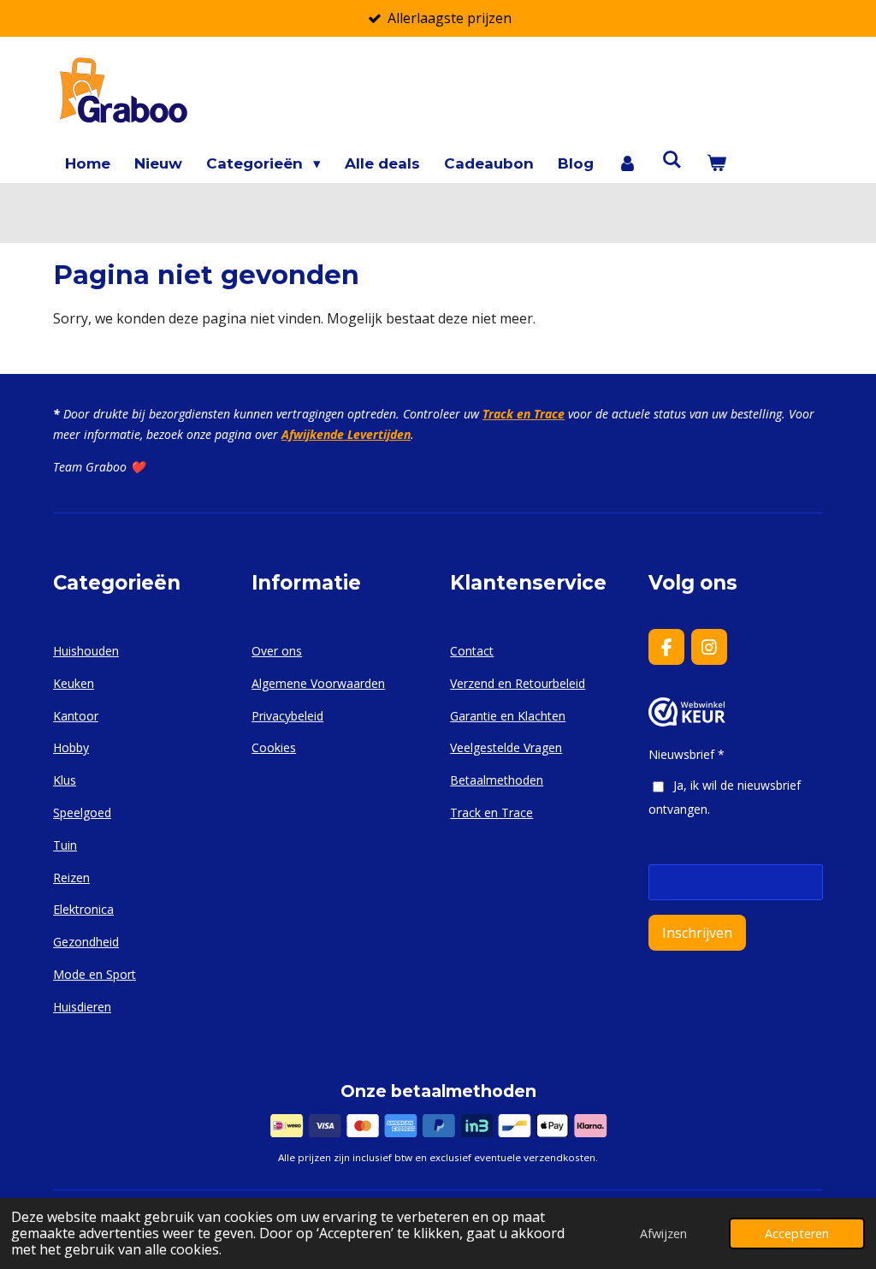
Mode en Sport (94, 974)
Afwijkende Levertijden (346, 434)
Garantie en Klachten (507, 716)
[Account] (628, 164)
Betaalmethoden (496, 780)
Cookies (274, 747)
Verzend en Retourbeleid (517, 683)
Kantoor (75, 716)
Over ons (277, 651)
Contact (472, 651)
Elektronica (83, 909)
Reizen (71, 877)
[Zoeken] (672, 160)
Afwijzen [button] (663, 1233)
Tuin (65, 845)
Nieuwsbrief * (686, 754)
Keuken (73, 683)
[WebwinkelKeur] (686, 722)
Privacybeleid (287, 716)
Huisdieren (82, 1007)
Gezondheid (86, 942)
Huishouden (86, 651)
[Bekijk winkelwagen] (716, 164)
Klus (64, 780)
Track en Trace (523, 414)
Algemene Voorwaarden (318, 683)
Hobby (71, 747)
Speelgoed (82, 812)
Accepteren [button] (797, 1233)
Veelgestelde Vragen (506, 747)
